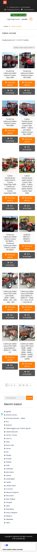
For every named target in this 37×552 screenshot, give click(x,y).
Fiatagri (8, 455)
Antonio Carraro (11, 415)
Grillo (8, 465)
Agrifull (8, 411)
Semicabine (10, 509)
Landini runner (11, 485)
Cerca (29, 398)
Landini (8, 482)
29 (23, 385)
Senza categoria (11, 512)
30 (27, 385)
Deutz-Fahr (10, 445)
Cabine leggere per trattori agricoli (18, 428)
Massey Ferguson (12, 492)
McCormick (10, 496)
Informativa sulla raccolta (13, 549)
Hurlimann (9, 469)
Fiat (7, 452)
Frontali (8, 459)
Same (8, 506)
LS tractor (9, 489)
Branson (9, 425)
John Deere (10, 472)
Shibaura (9, 516)
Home (6, 26)
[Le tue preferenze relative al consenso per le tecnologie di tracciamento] (2, 414)
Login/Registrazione (13, 19)
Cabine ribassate (12, 432)
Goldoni (8, 462)
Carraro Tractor (11, 435)
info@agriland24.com (13, 10)
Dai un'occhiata (10, 91)
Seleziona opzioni (11, 84)
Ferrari (8, 448)
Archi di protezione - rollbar (15, 418)
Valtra (8, 523)
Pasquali (9, 502)
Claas (8, 442)
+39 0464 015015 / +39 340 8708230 (19, 7)
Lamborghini (10, 479)
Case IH (9, 438)
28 (20, 385)
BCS (7, 421)
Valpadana (9, 519)
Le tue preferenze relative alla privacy (21, 545)
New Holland (10, 499)
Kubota (8, 475)
